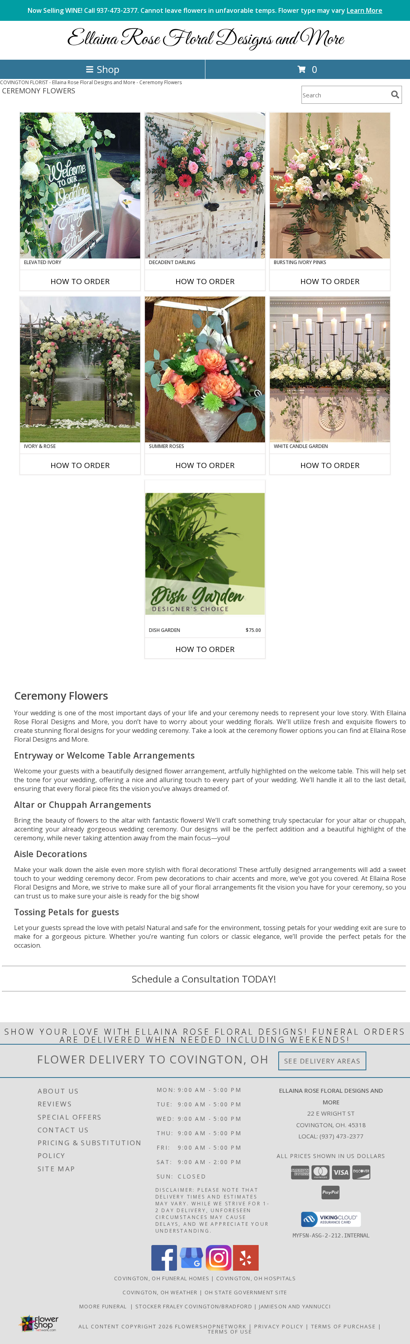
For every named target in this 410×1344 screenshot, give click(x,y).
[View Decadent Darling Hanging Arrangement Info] (205, 185)
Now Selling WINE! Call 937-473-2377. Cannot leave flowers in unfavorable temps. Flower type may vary (205, 10)
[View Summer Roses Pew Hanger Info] (205, 369)
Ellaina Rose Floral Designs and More (205, 39)
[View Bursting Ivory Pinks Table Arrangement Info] (330, 185)
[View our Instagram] (218, 1268)
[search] (395, 94)
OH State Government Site (246, 1292)
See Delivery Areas (322, 1061)
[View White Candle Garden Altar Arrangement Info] (330, 369)
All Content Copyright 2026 (125, 1326)
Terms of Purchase (343, 1326)
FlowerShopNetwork (211, 1326)
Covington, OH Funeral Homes (161, 1278)
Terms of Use (230, 1331)
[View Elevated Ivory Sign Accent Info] (80, 185)
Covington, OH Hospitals (256, 1278)
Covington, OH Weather (160, 1292)
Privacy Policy (278, 1326)
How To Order (80, 281)
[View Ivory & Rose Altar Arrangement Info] (80, 369)
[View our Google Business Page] (191, 1268)
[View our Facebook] (164, 1268)
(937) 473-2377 (342, 1136)
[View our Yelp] (246, 1268)
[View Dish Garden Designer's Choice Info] (205, 553)
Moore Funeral (105, 1306)
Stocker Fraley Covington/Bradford (194, 1306)
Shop (108, 69)
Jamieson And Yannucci (295, 1306)
